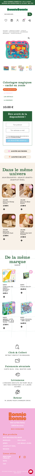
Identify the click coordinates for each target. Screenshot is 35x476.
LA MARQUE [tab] (8, 100)
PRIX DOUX (22, 440)
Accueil (5, 30)
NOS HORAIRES (17, 429)
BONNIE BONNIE (16, 137)
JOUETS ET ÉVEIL (14, 30)
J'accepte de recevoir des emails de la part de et (17, 136)
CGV (4, 464)
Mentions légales (7, 457)
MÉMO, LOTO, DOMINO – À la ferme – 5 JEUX (8, 320)
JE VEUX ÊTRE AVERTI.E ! (17, 140)
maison (6, 449)
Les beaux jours (24, 443)
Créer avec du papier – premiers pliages (8, 288)
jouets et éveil (9, 446)
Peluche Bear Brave (25, 202)
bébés (5, 443)
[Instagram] (24, 457)
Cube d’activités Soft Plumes (26, 233)
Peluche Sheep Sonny (8, 202)
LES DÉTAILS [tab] (8, 96)
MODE (20, 437)
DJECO (17, 265)
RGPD (5, 461)
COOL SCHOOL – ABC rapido (26, 319)
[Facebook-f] (19, 457)
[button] (29, 20)
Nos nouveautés (10, 437)
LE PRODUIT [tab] (8, 93)
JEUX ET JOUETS (25, 177)
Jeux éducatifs (14, 32)
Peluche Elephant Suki (8, 232)
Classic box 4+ (25, 286)
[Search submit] (30, 14)
